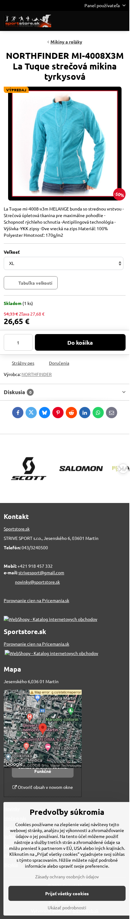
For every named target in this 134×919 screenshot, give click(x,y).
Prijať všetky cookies (67, 893)
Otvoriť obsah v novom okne (45, 787)
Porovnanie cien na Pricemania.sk (36, 600)
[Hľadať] (91, 21)
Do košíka (80, 342)
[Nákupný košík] (106, 21)
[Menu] (121, 21)
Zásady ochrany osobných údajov (67, 876)
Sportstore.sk (17, 528)
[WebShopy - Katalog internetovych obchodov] (50, 619)
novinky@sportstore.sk (37, 582)
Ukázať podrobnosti (67, 907)
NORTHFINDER (37, 374)
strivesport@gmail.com (41, 572)
